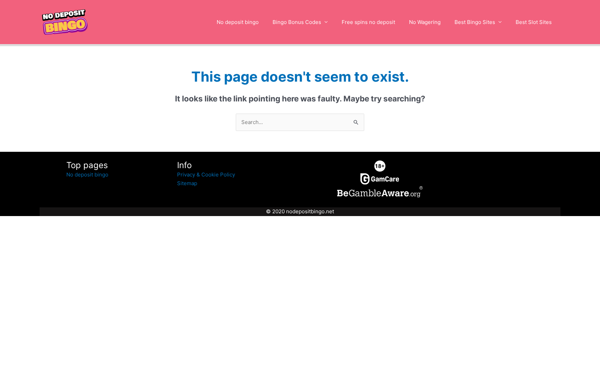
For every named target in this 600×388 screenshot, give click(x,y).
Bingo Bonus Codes (297, 22)
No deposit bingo (238, 22)
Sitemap (187, 183)
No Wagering (425, 22)
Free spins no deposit (368, 22)
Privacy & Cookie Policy (206, 174)
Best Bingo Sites (475, 22)
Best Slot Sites (534, 22)
